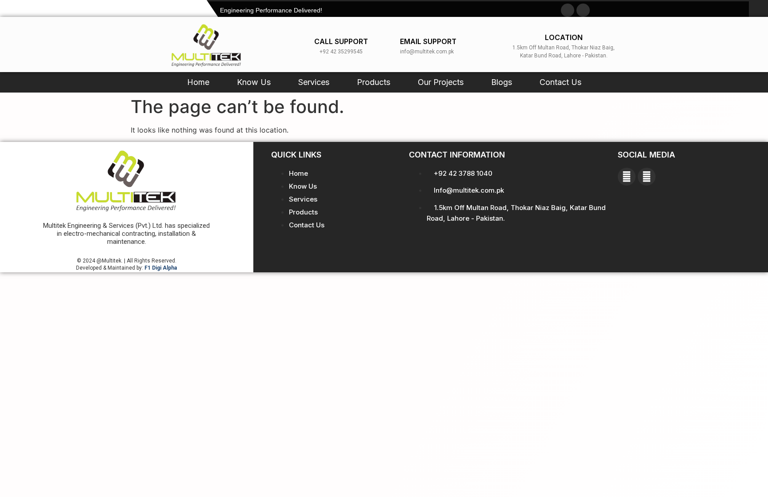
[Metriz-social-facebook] (567, 10)
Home (198, 82)
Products (373, 82)
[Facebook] (627, 177)
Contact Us (560, 82)
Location (564, 37)
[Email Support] (391, 44)
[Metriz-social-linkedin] (583, 10)
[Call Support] (305, 44)
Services (313, 82)
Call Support (341, 41)
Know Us (254, 82)
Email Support (428, 41)
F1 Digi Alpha (160, 268)
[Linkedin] (647, 177)
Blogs (501, 82)
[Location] (497, 44)
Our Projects (441, 82)
